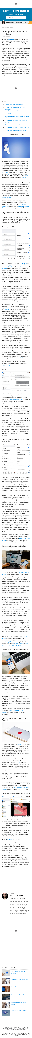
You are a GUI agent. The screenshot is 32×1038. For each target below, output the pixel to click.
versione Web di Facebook (15, 399)
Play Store (11, 267)
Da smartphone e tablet (14, 111)
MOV (7, 172)
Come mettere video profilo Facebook (14, 125)
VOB (26, 176)
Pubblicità (15, 1028)
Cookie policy (13, 1029)
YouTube (19, 745)
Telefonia (16, 14)
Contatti (10, 1028)
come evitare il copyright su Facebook (15, 641)
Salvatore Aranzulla (6, 36)
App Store (6, 309)
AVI (9, 174)
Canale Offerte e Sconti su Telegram (16, 22)
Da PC (10, 113)
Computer (11, 14)
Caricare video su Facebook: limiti (14, 104)
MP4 (3, 172)
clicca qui (9, 839)
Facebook (11, 39)
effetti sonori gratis (19, 643)
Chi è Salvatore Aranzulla (15, 1027)
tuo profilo (4, 268)
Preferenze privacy (21, 1029)
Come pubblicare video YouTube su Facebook (17, 127)
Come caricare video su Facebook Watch (15, 130)
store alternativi (20, 267)
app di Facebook (13, 265)
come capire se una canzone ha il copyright (15, 644)
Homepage (6, 1027)
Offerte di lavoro (21, 1028)
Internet (21, 14)
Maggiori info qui (6, 197)
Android (24, 263)
